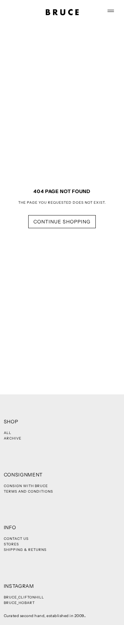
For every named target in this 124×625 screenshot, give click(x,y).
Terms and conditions (28, 491)
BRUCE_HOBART (19, 603)
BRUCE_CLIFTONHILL (24, 597)
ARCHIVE (12, 438)
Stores (11, 544)
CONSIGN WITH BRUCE (26, 486)
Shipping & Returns (25, 549)
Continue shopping (62, 222)
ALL (7, 433)
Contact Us (16, 538)
